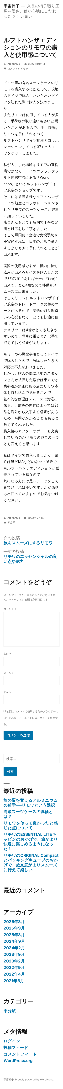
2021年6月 (14, 980)
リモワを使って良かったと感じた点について (31, 825)
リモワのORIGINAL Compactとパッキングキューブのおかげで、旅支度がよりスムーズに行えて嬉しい (31, 862)
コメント (10, 609)
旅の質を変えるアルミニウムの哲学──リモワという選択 (31, 802)
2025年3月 (14, 934)
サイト (7, 692)
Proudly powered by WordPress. (34, 1079)
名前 (7, 653)
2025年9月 (14, 928)
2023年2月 (14, 961)
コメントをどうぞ (17, 68)
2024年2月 (14, 947)
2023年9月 (14, 954)
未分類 (11, 522)
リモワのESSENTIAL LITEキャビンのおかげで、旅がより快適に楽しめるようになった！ (31, 841)
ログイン (12, 1040)
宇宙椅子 (11, 6)
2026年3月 (14, 921)
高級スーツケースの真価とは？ (28, 814)
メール (9, 673)
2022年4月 (14, 974)
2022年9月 (14, 967)
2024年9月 (14, 941)
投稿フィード (16, 1047)
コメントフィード (20, 1054)
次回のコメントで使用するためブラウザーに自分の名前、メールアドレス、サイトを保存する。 (31, 718)
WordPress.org (18, 1060)
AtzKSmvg (13, 63)
